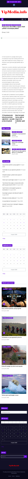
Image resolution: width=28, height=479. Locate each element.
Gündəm (14, 131)
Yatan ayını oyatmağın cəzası (9, 180)
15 (20, 222)
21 (17, 225)
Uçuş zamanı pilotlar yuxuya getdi (10, 165)
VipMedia (18, 476)
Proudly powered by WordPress (10, 472)
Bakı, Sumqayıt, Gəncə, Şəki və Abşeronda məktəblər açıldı (20, 118)
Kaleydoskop (19, 131)
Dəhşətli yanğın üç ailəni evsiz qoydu (11, 175)
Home (9, 476)
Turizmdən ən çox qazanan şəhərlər (11, 170)
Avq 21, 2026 (15, 136)
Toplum (20, 140)
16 (25, 430)
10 (2, 430)
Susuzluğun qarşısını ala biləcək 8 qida (12, 193)
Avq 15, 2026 (15, 145)
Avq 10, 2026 (15, 154)
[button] (25, 19)
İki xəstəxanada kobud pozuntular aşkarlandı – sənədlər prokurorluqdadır (8, 118)
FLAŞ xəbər (5, 289)
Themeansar (14, 473)
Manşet (8, 346)
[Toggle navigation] (22, 19)
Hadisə (10, 289)
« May (3, 238)
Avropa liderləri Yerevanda (9, 201)
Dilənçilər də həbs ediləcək (9, 198)
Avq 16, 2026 (6, 368)
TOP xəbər (19, 149)
